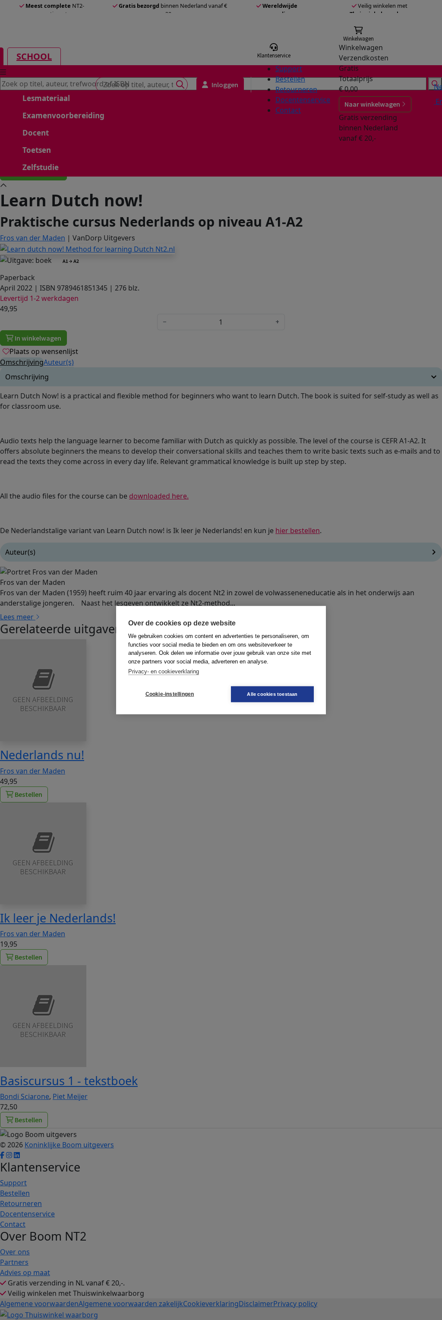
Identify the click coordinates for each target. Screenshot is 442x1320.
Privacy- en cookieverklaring (163, 671)
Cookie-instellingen (169, 694)
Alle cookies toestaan (272, 693)
